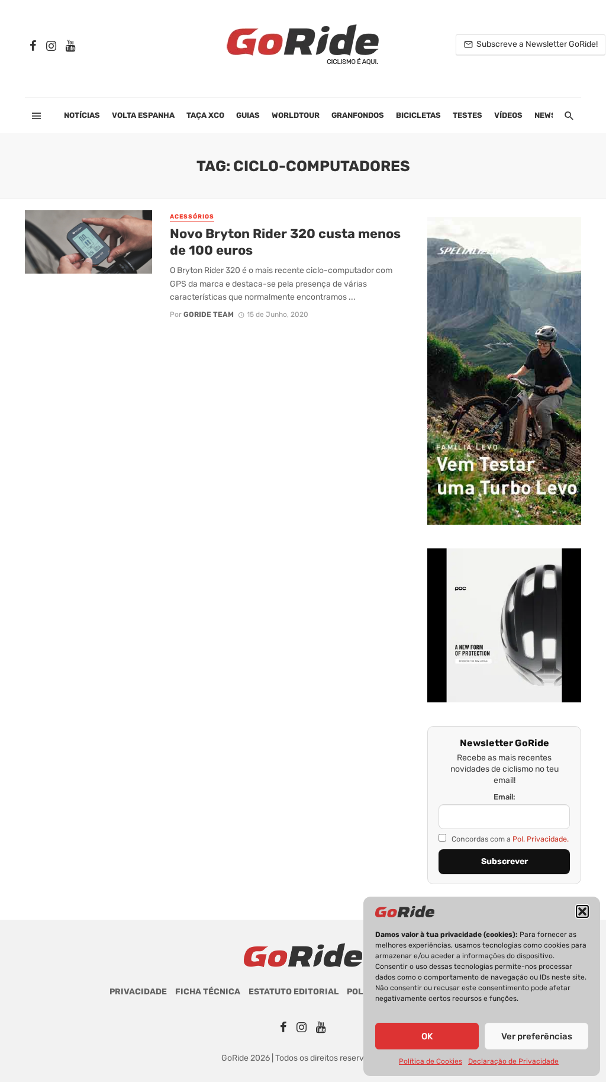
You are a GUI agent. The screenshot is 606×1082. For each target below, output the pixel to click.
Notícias (82, 115)
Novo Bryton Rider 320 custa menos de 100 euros (285, 242)
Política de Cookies (430, 1061)
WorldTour (296, 115)
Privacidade (138, 992)
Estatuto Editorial (294, 992)
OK (427, 1036)
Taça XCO (205, 115)
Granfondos (357, 115)
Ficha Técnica (207, 992)
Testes (467, 115)
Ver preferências (536, 1036)
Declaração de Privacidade (513, 1061)
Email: (504, 796)
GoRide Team (208, 314)
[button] (582, 911)
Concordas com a (509, 838)
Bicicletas (418, 115)
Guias (248, 115)
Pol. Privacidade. (540, 838)
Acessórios (192, 216)
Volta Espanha (143, 115)
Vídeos (508, 115)
